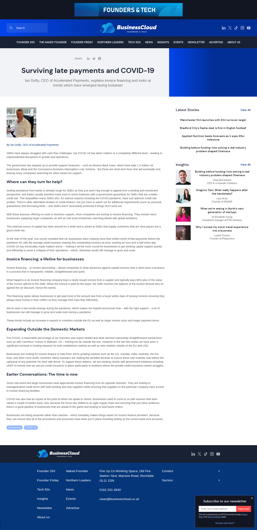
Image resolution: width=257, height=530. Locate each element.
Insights (163, 42)
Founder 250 (26, 42)
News (149, 42)
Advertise (216, 42)
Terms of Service (214, 517)
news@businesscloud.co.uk (119, 499)
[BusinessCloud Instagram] (242, 28)
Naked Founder (77, 471)
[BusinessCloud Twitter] (230, 28)
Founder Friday (82, 42)
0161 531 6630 (110, 489)
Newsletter (196, 42)
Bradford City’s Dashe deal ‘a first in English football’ (213, 128)
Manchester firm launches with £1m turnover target (213, 120)
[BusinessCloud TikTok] (236, 28)
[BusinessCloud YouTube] (248, 28)
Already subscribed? (225, 523)
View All (245, 110)
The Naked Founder (53, 42)
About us (233, 42)
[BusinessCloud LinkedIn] (223, 28)
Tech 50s (134, 42)
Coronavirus (14, 427)
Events (178, 42)
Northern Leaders (110, 42)
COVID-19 (30, 427)
